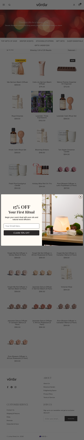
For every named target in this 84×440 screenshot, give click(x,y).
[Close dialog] (80, 196)
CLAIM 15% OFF (21, 232)
